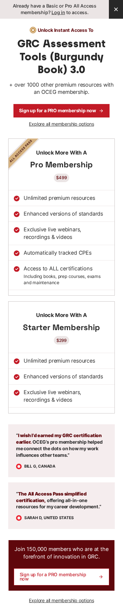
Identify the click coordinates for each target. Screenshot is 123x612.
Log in (58, 12)
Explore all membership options (61, 124)
